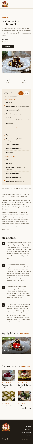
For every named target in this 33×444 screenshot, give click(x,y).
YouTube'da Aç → (25, 333)
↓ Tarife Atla (8, 46)
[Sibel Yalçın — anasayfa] (5, 4)
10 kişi (21, 93)
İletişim (29, 435)
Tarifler (28, 426)
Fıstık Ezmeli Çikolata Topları (24, 406)
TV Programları (26, 432)
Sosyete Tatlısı (7, 405)
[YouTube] (5, 439)
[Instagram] (2, 439)
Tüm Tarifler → (26, 366)
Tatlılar (8, 12)
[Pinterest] (7, 439)
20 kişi (26, 93)
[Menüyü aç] (30, 4)
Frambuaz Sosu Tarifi (8, 386)
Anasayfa (4, 12)
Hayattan (28, 429)
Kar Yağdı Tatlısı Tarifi (24, 386)
